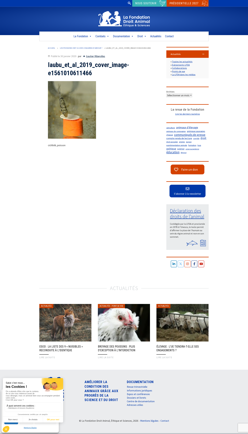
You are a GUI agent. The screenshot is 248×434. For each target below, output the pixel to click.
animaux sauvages (196, 131)
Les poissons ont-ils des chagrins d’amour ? (81, 48)
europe (188, 142)
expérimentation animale (176, 145)
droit (203, 138)
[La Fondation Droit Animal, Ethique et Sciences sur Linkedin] (174, 264)
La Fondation (80, 36)
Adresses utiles (135, 405)
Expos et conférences (138, 394)
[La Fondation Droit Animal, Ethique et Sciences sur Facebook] (194, 264)
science (180, 148)
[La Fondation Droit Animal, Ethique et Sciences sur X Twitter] (181, 264)
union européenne (192, 149)
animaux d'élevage (187, 127)
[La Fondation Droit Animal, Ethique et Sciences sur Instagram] (187, 264)
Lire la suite (47, 357)
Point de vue (117, 306)
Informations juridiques (139, 390)
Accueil (51, 48)
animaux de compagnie (176, 131)
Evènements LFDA (181, 64)
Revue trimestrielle (137, 386)
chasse (169, 134)
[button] (187, 54)
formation (192, 145)
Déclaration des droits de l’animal (187, 214)
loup (199, 145)
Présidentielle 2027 (183, 3)
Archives (170, 91)
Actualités (155, 36)
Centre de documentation (141, 401)
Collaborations (179, 68)
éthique (183, 152)
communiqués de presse (189, 134)
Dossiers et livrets (136, 397)
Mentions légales (30, 428)
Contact (169, 36)
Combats (100, 36)
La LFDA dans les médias (183, 74)
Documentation (121, 36)
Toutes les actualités (182, 61)
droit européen (172, 142)
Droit (140, 36)
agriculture (170, 128)
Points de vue (178, 71)
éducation (173, 152)
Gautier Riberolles (95, 56)
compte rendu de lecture (179, 138)
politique (171, 148)
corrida (196, 138)
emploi (182, 142)
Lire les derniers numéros (187, 113)
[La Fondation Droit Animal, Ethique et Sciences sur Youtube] (201, 264)
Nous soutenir (145, 3)
